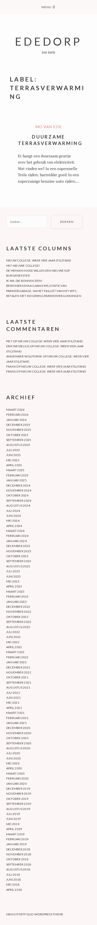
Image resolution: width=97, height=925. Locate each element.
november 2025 (18, 430)
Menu (48, 7)
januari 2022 (16, 662)
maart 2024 (15, 531)
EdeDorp (48, 41)
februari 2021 (17, 718)
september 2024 (18, 500)
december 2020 (18, 728)
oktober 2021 (17, 677)
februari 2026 (17, 414)
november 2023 (18, 551)
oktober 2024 (17, 495)
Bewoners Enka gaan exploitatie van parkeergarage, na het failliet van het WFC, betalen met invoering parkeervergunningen (43, 291)
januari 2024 (16, 541)
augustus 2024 (18, 505)
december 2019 (18, 788)
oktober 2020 (17, 738)
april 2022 (14, 647)
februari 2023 (17, 596)
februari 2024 (17, 536)
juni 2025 (13, 455)
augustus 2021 (18, 687)
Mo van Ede (48, 126)
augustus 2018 (18, 869)
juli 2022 (13, 632)
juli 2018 (13, 874)
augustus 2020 (18, 748)
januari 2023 (16, 602)
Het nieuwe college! (23, 265)
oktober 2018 (17, 859)
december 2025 (18, 425)
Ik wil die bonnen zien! (24, 281)
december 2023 (18, 546)
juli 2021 (13, 692)
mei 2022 (12, 642)
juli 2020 (13, 753)
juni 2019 (13, 819)
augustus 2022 (18, 627)
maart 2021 (15, 713)
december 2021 (18, 667)
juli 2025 (13, 450)
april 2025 (14, 465)
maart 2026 (15, 409)
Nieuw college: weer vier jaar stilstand (38, 260)
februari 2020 (17, 778)
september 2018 (18, 864)
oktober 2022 (17, 617)
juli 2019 (13, 814)
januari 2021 (16, 723)
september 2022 (18, 622)
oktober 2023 (17, 556)
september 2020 (18, 743)
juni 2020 (13, 758)
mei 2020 (12, 763)
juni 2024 (13, 516)
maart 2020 (15, 773)
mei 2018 (12, 884)
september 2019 (18, 804)
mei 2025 (12, 460)
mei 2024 (12, 520)
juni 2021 (13, 697)
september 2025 (18, 440)
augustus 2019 (18, 809)
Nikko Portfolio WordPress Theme (34, 914)
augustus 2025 (18, 445)
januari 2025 (16, 480)
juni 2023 (13, 576)
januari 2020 (16, 783)
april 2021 (14, 708)
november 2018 (18, 854)
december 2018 (18, 849)
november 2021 (18, 672)
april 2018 (14, 890)
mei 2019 (12, 824)
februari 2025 (17, 475)
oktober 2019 (17, 799)
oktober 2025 (17, 435)
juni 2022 (13, 637)
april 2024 (14, 526)
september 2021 (18, 682)
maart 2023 (15, 591)
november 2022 (18, 611)
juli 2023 (13, 571)
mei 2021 (12, 702)
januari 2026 (16, 420)
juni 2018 (13, 879)
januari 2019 (16, 844)
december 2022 (18, 606)
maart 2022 (15, 652)
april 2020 (14, 768)
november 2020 (18, 733)
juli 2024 (13, 511)
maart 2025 (15, 470)
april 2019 (14, 829)
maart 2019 (15, 834)
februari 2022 (17, 657)
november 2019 (18, 793)
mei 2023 (12, 581)
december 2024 (18, 485)
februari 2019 (17, 839)
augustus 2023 (18, 566)
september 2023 (18, 561)
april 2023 (14, 586)
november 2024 (18, 490)
